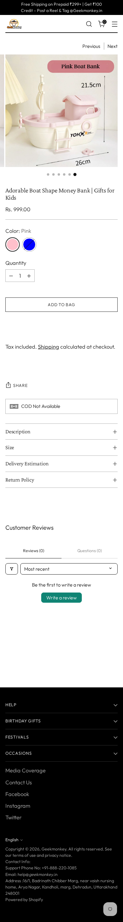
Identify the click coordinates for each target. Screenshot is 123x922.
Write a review (61, 598)
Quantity (15, 262)
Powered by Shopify (24, 899)
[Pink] (12, 244)
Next (112, 46)
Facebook (17, 794)
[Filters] (11, 569)
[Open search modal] (89, 24)
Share (20, 385)
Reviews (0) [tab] (33, 550)
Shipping (48, 346)
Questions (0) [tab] (89, 550)
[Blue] (29, 244)
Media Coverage (25, 770)
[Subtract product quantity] (11, 276)
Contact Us (18, 782)
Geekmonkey (53, 849)
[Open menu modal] (114, 24)
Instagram (17, 805)
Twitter (13, 817)
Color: (18, 230)
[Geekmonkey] (14, 24)
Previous (91, 46)
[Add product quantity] (29, 276)
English (12, 839)
